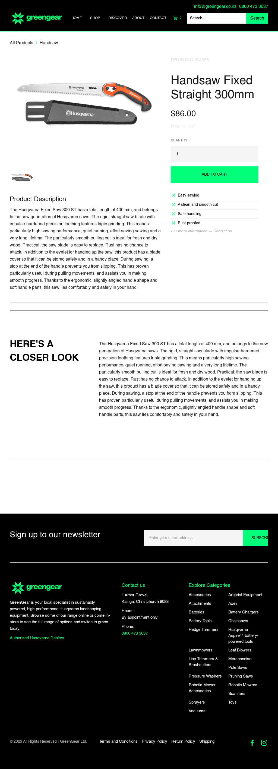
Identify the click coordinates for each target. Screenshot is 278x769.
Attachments (200, 604)
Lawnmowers (201, 650)
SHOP (95, 18)
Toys (232, 702)
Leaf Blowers (239, 650)
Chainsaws (238, 621)
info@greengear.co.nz (215, 7)
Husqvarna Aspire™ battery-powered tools (243, 636)
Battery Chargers (243, 612)
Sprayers (197, 702)
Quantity (179, 140)
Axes (233, 604)
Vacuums (197, 711)
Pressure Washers (205, 676)
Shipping (206, 741)
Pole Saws (237, 668)
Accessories (200, 595)
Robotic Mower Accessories (202, 688)
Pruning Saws (240, 676)
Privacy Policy (154, 741)
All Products (21, 43)
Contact (158, 18)
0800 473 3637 (253, 7)
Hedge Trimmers (204, 630)
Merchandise (239, 659)
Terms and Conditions (118, 741)
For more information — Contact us (201, 231)
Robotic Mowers (242, 685)
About (138, 18)
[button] (95, 18)
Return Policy (183, 741)
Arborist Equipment (245, 595)
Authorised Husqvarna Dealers (37, 638)
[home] (37, 18)
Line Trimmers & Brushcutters (203, 662)
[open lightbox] (85, 105)
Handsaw (49, 43)
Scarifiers (236, 694)
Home (76, 18)
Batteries (196, 612)
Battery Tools (200, 621)
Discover (117, 18)
